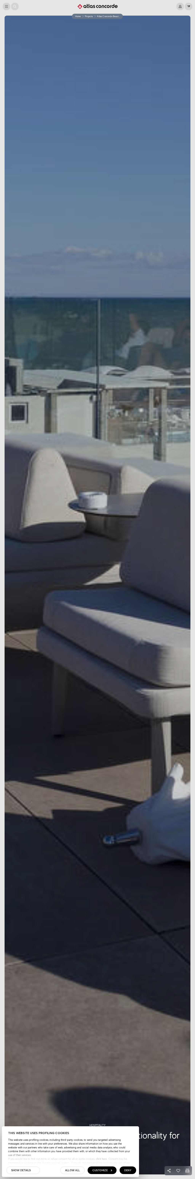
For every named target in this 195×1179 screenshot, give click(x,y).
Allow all (72, 1170)
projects (89, 16)
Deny (127, 1170)
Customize (100, 1170)
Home (78, 16)
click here (101, 1158)
